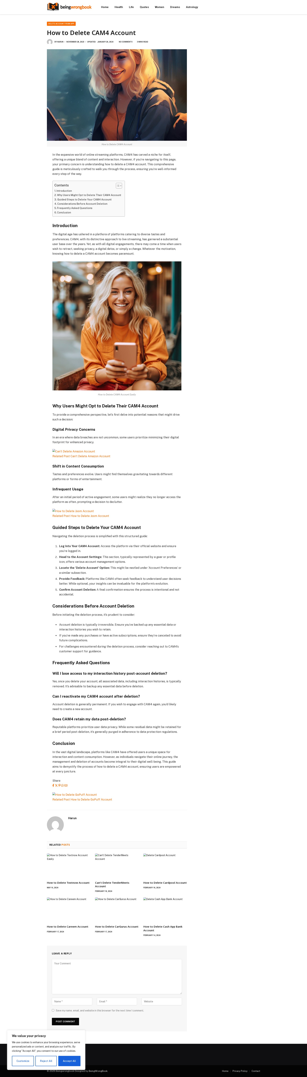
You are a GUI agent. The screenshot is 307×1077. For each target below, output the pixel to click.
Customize (23, 1061)
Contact (256, 1071)
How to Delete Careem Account (67, 926)
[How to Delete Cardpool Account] (165, 865)
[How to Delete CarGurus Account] (117, 909)
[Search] (253, 7)
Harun (60, 42)
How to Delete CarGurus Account (116, 926)
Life (131, 7)
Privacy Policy (240, 1071)
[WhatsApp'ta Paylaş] (62, 785)
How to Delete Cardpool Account (165, 882)
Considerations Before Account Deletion (82, 203)
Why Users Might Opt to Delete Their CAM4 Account (89, 195)
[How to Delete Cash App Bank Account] (165, 909)
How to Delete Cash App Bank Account (162, 928)
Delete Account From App (61, 24)
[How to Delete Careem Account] (68, 909)
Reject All (46, 1061)
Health (119, 7)
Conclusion (64, 212)
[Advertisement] (227, 46)
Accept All (69, 1061)
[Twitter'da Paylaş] (56, 785)
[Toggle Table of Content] (117, 186)
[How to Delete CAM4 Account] (117, 95)
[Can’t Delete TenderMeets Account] (117, 865)
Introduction (64, 190)
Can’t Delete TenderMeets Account (112, 884)
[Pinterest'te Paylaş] (59, 785)
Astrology (192, 7)
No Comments (126, 42)
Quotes (144, 7)
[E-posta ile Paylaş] (65, 785)
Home (105, 7)
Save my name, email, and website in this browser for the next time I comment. (100, 1010)
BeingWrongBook (98, 1071)
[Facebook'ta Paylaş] (53, 785)
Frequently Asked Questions (74, 208)
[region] (46, 1050)
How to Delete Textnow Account (68, 882)
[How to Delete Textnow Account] (68, 865)
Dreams (175, 7)
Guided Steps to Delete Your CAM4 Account (84, 199)
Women (159, 7)
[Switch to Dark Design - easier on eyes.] (258, 7)
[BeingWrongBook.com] (69, 7)
